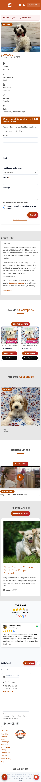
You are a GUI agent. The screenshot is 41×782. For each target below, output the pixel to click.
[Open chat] (36, 777)
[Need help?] (4, 777)
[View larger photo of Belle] (36, 329)
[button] (9, 329)
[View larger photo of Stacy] (16, 329)
